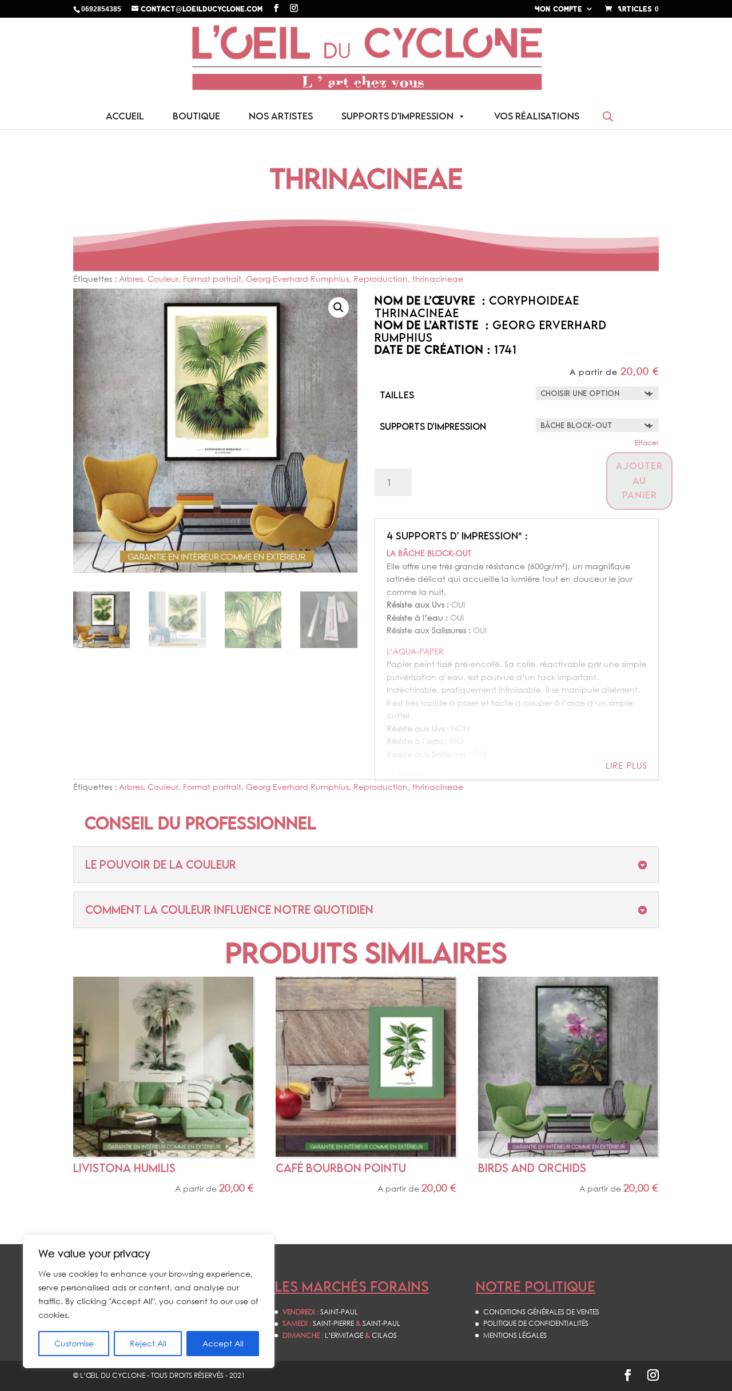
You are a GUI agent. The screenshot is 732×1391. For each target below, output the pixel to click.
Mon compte (558, 9)
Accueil (125, 116)
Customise (74, 1343)
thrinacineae (437, 278)
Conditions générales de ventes (541, 1312)
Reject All (148, 1343)
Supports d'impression (433, 426)
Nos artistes (281, 116)
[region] (148, 1301)
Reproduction (380, 278)
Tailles (397, 395)
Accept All (223, 1343)
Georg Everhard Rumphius (297, 278)
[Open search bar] (608, 116)
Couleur (163, 278)
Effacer (647, 442)
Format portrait (212, 278)
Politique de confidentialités (535, 1323)
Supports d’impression (397, 116)
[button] (338, 307)
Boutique (196, 116)
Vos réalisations (536, 116)
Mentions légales (515, 1335)
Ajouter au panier (639, 480)
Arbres (131, 278)
